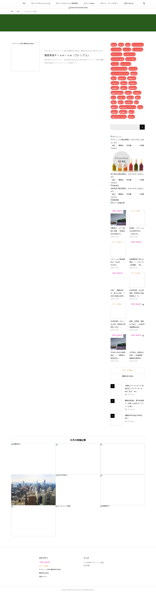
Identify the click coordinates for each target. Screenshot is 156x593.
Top (24, 3)
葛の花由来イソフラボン (127, 107)
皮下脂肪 (137, 93)
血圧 (140, 107)
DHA (121, 45)
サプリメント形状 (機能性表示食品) (50, 569)
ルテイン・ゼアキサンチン (119, 74)
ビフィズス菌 (130, 59)
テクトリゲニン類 (117, 59)
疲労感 (128, 93)
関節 (131, 112)
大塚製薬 (132, 83)
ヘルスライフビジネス (119, 69)
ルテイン (133, 69)
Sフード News (89, 3)
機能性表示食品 (117, 93)
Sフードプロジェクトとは (40, 3)
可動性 (124, 83)
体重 (113, 78)
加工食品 (114, 83)
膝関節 (114, 107)
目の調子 (121, 98)
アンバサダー (116, 50)
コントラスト (137, 50)
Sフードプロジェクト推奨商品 (67, 3)
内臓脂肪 (132, 78)
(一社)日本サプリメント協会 (94, 562)
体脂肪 (134, 74)
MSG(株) (87, 565)
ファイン (114, 64)
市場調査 (114, 88)
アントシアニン (137, 45)
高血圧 (131, 117)
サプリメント (116, 54)
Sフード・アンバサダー (109, 3)
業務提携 (132, 88)
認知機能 (123, 112)
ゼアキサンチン (129, 54)
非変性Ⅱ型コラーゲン (118, 117)
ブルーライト (125, 64)
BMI (113, 45)
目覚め (130, 98)
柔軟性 (124, 88)
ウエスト (126, 50)
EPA (128, 45)
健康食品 (121, 78)
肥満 (113, 102)
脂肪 (120, 102)
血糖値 (114, 112)
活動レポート (43, 576)
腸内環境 (128, 102)
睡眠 (138, 98)
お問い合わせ (128, 3)
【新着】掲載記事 (44, 562)
